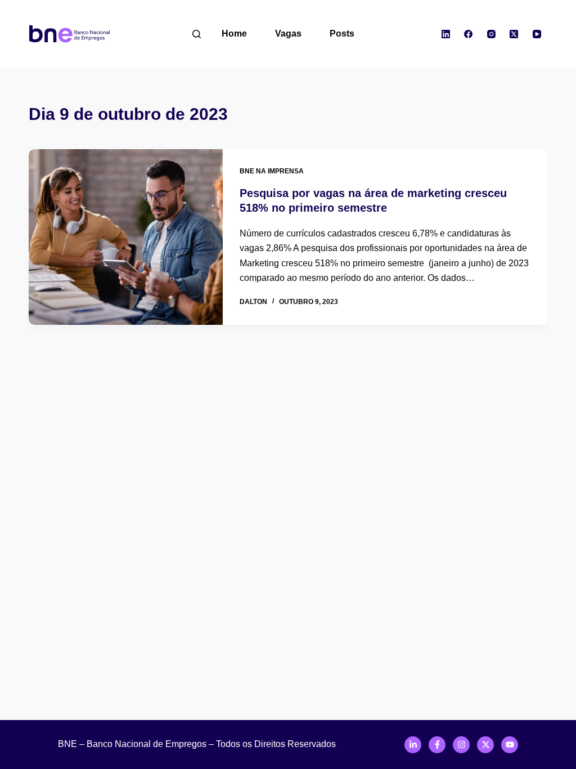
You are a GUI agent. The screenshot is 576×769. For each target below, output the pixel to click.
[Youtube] (509, 744)
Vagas (288, 33)
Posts (342, 33)
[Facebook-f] (437, 744)
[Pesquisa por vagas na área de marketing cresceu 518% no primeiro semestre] (126, 237)
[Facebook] (468, 33)
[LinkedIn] (445, 33)
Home (234, 33)
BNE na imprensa (272, 171)
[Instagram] (491, 33)
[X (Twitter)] (514, 33)
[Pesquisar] (196, 34)
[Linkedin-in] (412, 744)
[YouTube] (536, 33)
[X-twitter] (485, 744)
